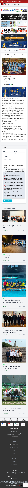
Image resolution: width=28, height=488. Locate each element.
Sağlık (14, 456)
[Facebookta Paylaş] (9, 84)
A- (10, 83)
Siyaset (14, 461)
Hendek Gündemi (14, 447)
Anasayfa (5, 50)
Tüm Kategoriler (11, 50)
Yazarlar (14, 441)
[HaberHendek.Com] (4, 4)
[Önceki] (2, 1)
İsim (4, 151)
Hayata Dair (14, 467)
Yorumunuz (5, 156)
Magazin (14, 458)
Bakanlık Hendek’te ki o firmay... (14, 1)
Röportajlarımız (14, 464)
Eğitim (14, 453)
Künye (14, 439)
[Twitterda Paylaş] (8, 84)
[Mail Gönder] (12, 84)
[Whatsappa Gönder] (11, 84)
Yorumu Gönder (7, 200)
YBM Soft (14, 486)
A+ (12, 83)
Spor (17, 50)
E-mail (15, 151)
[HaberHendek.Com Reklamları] (14, 10)
